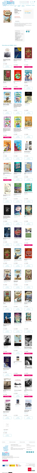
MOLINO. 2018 (16, 14)
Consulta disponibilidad (7, 66)
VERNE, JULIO (26, 61)
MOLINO (19, 32)
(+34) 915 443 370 (28, 447)
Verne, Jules (25, 129)
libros (8, 5)
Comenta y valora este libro (17, 17)
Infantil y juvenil (20, 39)
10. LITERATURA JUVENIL (6, 9)
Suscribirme (5, 460)
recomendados (28, 5)
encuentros (12, 5)
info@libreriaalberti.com (29, 449)
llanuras (33, 5)
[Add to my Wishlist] (11, 11)
